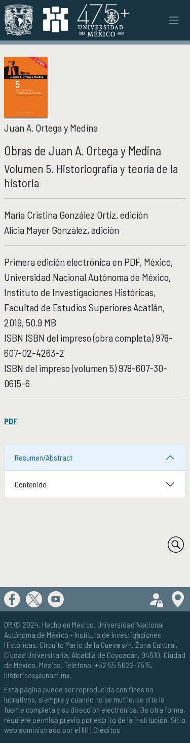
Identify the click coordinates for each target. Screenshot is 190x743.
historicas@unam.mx (37, 675)
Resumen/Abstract (43, 457)
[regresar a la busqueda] (176, 544)
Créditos (106, 729)
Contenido (31, 484)
